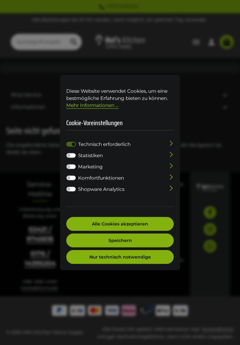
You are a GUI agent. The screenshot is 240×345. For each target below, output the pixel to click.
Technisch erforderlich (104, 144)
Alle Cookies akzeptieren (120, 223)
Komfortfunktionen (101, 178)
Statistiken (90, 155)
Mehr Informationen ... (92, 105)
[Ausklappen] (171, 142)
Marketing (90, 166)
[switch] (71, 155)
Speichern (120, 240)
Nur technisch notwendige (120, 257)
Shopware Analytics (101, 189)
